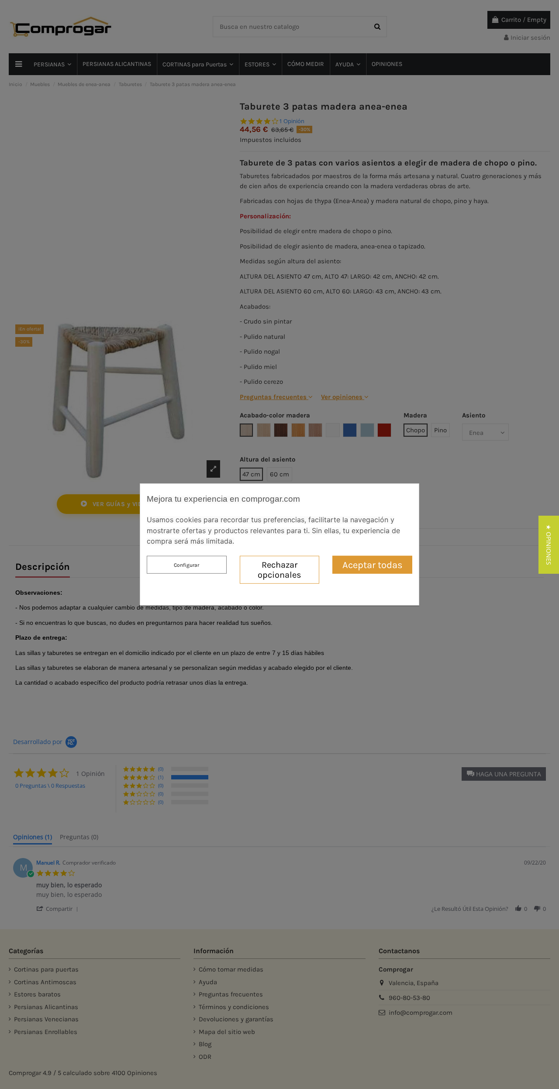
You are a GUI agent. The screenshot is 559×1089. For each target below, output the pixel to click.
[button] (548, 545)
